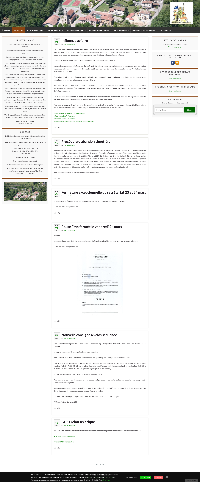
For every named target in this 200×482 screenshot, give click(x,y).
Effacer (189, 110)
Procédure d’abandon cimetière (86, 141)
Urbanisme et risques (98, 30)
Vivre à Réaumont (34, 30)
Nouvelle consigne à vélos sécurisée (89, 335)
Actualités (18, 30)
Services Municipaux (76, 30)
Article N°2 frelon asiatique (64, 442)
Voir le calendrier (175, 47)
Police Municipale (120, 30)
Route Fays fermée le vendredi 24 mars (91, 227)
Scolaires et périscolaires (143, 30)
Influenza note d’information (65, 116)
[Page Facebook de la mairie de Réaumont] (173, 63)
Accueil (7, 30)
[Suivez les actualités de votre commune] (177, 63)
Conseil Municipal (54, 30)
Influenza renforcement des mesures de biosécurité (74, 121)
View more (106, 480)
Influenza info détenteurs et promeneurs (69, 113)
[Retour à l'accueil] (100, 13)
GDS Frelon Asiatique (78, 422)
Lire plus (100, 464)
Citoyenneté (164, 30)
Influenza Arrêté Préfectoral (65, 119)
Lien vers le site (175, 78)
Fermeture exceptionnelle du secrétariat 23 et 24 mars (103, 192)
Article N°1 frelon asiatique (64, 436)
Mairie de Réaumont (70, 44)
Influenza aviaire (74, 40)
